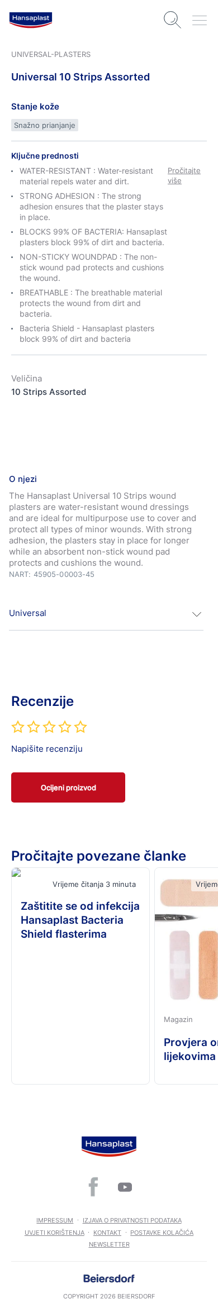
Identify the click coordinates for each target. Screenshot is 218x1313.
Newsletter (109, 1244)
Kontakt (107, 1232)
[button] (106, 614)
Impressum (54, 1220)
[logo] (31, 20)
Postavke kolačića (161, 1232)
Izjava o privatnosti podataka (132, 1220)
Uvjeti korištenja (54, 1232)
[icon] (93, 1187)
